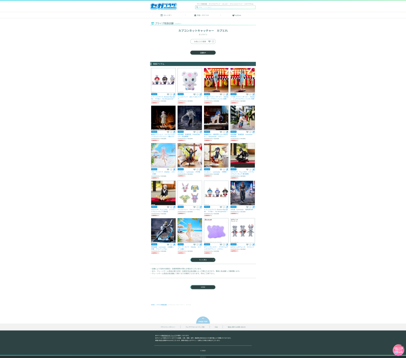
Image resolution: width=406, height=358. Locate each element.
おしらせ (225, 4)
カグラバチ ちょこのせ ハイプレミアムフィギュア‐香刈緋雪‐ (242, 173)
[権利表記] (203, 357)
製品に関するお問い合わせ (237, 327)
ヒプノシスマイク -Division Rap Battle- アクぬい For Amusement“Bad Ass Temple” (163, 98)
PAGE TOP (203, 320)
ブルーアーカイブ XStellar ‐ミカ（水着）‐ (163, 173)
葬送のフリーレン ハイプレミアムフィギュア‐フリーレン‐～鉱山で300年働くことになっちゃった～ (163, 135)
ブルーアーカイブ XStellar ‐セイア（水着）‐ (189, 248)
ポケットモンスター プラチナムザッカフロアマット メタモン (216, 248)
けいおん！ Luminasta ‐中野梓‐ (215, 172)
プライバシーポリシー (167, 327)
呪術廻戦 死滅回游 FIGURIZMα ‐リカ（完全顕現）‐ (190, 135)
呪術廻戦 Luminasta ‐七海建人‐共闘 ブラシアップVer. (162, 248)
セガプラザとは (248, 4)
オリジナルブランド (214, 4)
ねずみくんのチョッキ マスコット (242, 247)
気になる (213, 41)
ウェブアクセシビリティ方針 (195, 327)
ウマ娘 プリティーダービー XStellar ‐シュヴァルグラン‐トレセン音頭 (242, 98)
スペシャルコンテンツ (236, 4)
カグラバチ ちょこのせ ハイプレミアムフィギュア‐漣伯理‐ (163, 210)
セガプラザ (163, 6)
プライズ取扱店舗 (202, 4)
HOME (153, 305)
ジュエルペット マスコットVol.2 (189, 209)
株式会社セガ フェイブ (169, 335)
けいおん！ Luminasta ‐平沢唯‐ (189, 172)
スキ (209, 41)
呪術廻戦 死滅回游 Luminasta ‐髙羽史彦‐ (242, 135)
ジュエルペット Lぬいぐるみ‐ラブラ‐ (189, 98)
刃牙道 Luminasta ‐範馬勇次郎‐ (241, 209)
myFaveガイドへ (398, 350)
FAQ (216, 327)
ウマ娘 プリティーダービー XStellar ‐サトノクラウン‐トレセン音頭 (216, 98)
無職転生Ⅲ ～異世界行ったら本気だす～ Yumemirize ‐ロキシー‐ (216, 135)
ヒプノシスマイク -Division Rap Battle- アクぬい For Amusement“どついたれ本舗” (216, 210)
